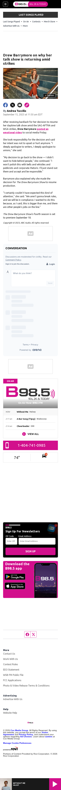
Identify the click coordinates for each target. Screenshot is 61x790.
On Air (26, 21)
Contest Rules (10, 664)
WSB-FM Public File (13, 675)
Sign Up (30, 551)
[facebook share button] (5, 105)
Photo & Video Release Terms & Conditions (26, 685)
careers (48, 736)
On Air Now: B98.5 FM (30, 402)
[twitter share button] (12, 105)
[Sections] (5, 4)
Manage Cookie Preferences (17, 743)
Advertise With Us (11, 26)
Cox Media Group (19, 730)
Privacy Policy (26, 734)
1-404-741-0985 (32, 445)
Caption (49, 95)
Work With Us (10, 659)
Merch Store (49, 21)
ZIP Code (9, 536)
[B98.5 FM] (30, 4)
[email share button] (19, 105)
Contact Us (9, 653)
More (25, 26)
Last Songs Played (11, 21)
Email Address (25, 536)
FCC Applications (12, 680)
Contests (36, 21)
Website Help (10, 712)
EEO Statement (11, 669)
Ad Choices (26, 736)
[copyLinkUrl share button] (26, 105)
